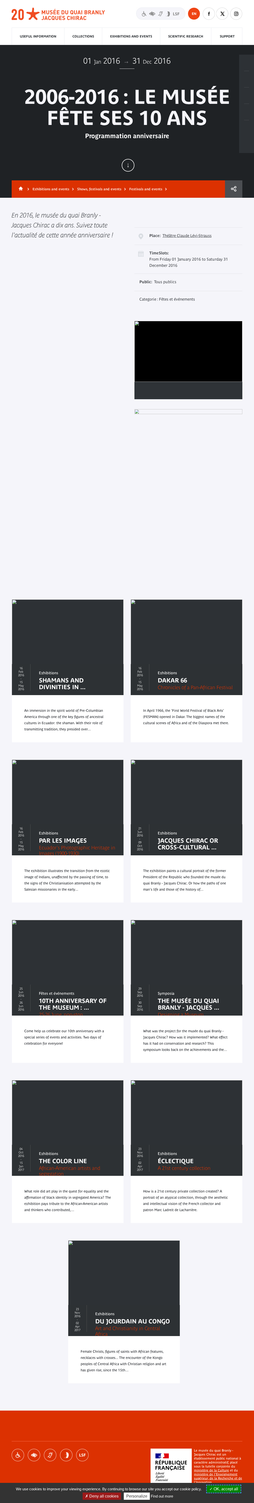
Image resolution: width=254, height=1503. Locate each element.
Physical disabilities (18, 1455)
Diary (246, 95)
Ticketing (246, 63)
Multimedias (246, 112)
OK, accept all (225, 1489)
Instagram (236, 13)
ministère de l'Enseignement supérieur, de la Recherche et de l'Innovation (218, 1478)
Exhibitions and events (131, 36)
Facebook (209, 13)
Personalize (136, 1496)
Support (227, 36)
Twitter (222, 13)
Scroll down (128, 165)
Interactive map (246, 128)
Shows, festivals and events (99, 189)
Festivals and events (145, 189)
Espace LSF (82, 1455)
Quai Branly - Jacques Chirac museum (58, 14)
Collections (83, 36)
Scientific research (185, 36)
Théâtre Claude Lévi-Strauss (187, 235)
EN (194, 14)
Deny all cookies (103, 1496)
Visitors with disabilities (160, 13)
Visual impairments (34, 1455)
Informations (246, 79)
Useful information (38, 36)
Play (144, 390)
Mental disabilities (66, 1455)
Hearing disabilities (50, 1455)
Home (20, 189)
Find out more (162, 1496)
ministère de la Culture (211, 1470)
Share (233, 189)
